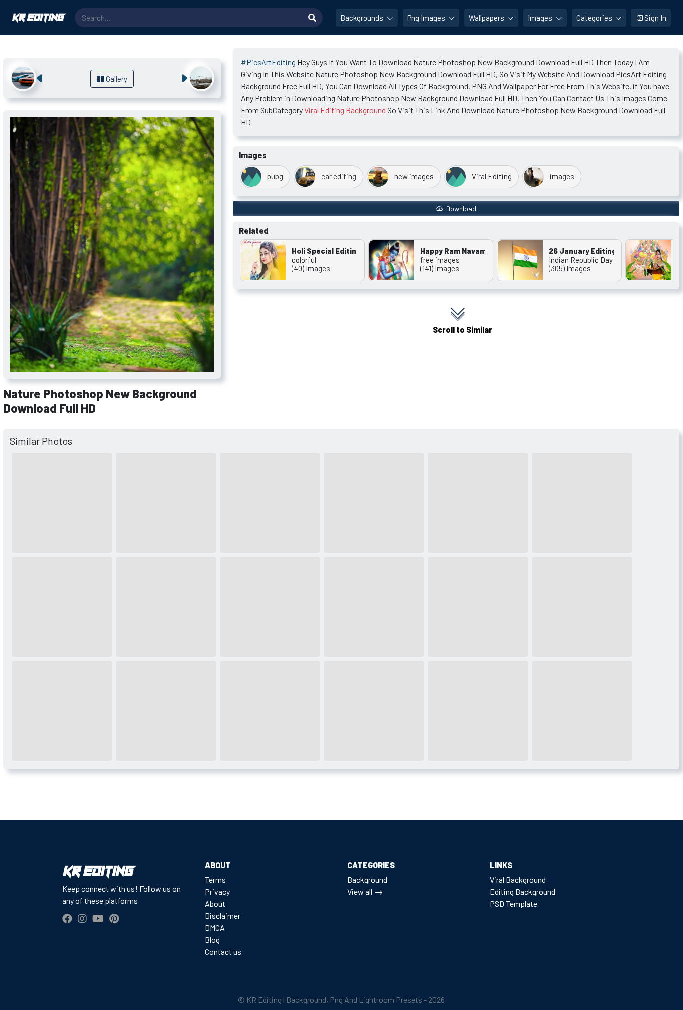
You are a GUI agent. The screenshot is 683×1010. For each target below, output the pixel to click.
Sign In (654, 17)
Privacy (217, 891)
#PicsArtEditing (268, 62)
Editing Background (523, 891)
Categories (595, 17)
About (215, 903)
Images (541, 17)
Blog (212, 939)
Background (368, 879)
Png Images (427, 17)
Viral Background (518, 879)
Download (460, 208)
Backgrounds (362, 17)
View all (360, 891)
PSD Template (514, 903)
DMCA (215, 927)
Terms (215, 879)
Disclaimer (222, 915)
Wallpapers (487, 17)
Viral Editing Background (345, 110)
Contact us (223, 951)
